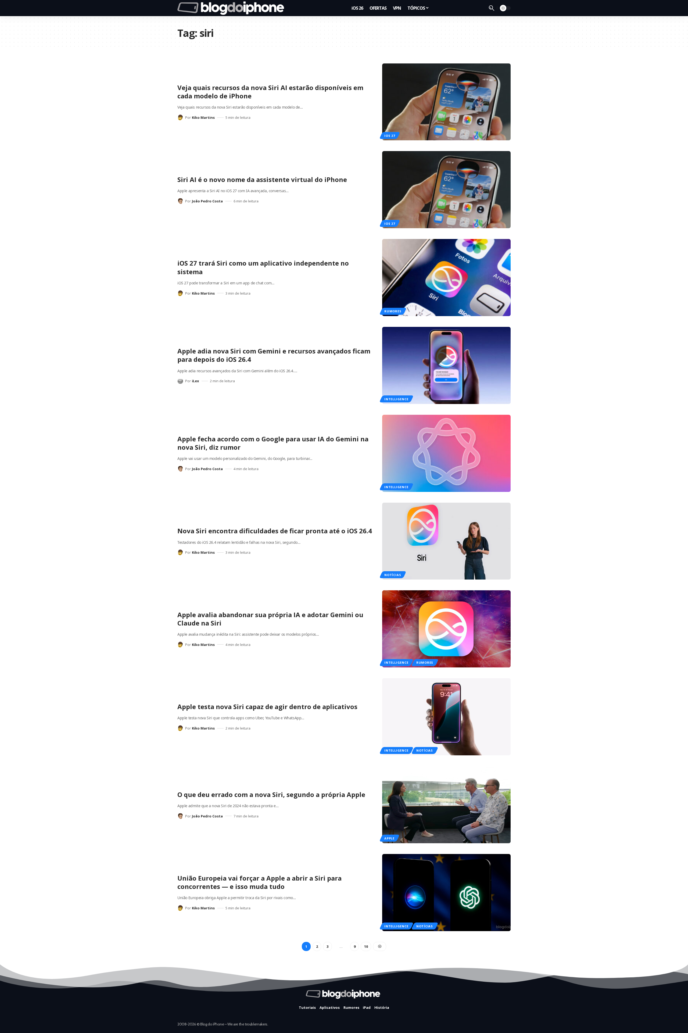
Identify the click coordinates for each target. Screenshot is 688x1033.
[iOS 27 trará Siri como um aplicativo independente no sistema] (446, 277)
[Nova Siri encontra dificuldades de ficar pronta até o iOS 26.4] (446, 541)
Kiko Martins (203, 117)
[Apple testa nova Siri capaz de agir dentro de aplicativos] (446, 716)
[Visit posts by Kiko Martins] (180, 117)
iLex (195, 380)
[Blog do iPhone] (232, 8)
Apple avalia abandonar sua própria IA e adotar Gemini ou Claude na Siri (270, 618)
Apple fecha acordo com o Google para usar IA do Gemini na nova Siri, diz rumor (272, 443)
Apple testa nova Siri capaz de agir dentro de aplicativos (267, 706)
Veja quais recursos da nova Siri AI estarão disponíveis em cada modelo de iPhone (270, 91)
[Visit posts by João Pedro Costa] (180, 201)
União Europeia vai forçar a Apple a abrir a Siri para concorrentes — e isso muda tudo (259, 882)
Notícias (392, 575)
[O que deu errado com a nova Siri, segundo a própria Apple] (446, 804)
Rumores (392, 311)
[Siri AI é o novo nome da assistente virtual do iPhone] (446, 189)
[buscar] (491, 8)
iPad (367, 1007)
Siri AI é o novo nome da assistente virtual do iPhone (262, 179)
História (381, 1007)
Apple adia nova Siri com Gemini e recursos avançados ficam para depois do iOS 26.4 (273, 355)
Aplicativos (330, 1007)
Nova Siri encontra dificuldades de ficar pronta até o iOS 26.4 (274, 530)
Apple (389, 838)
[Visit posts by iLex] (180, 381)
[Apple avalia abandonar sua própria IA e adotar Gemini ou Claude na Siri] (446, 628)
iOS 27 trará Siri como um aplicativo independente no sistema (263, 267)
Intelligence (396, 399)
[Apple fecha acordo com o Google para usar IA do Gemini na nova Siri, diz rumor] (446, 453)
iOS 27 (389, 136)
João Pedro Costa (207, 201)
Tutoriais (307, 1007)
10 (366, 946)
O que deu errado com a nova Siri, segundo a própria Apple (271, 794)
